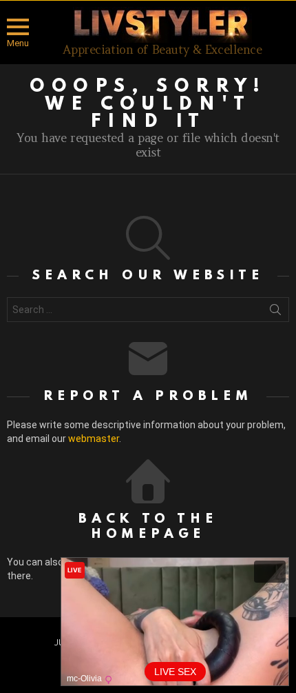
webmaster (93, 438)
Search (275, 312)
